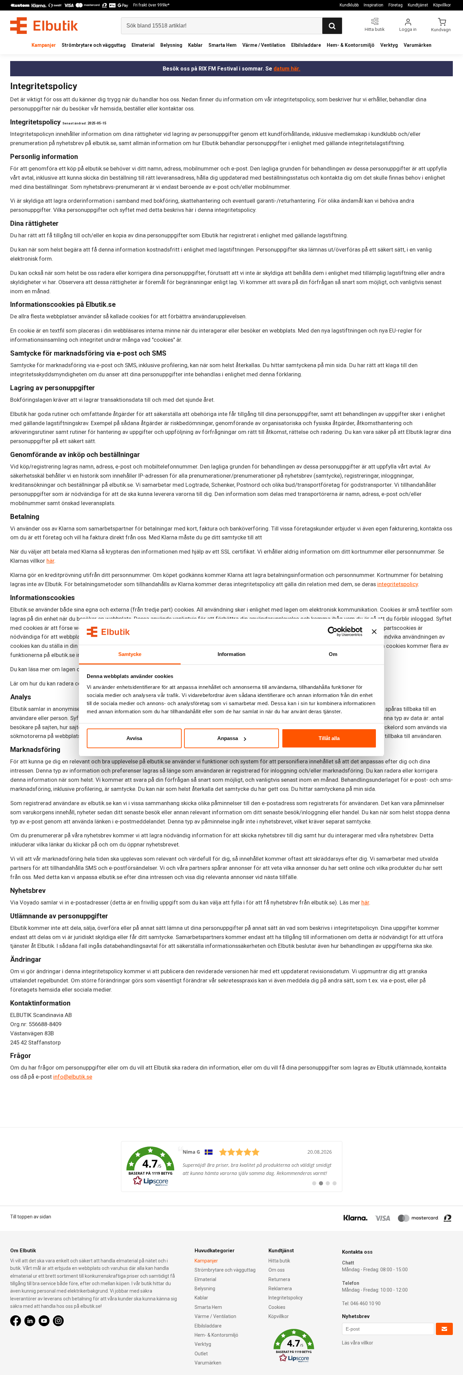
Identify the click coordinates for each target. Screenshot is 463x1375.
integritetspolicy (397, 584)
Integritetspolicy (285, 1297)
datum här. (287, 68)
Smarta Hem (222, 45)
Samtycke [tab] (130, 654)
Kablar (195, 45)
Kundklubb (349, 5)
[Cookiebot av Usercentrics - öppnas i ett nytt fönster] (332, 632)
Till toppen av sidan (30, 1216)
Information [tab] (231, 654)
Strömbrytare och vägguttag (94, 45)
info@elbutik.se (72, 1076)
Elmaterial (143, 45)
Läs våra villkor (357, 1343)
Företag (395, 5)
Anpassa (227, 738)
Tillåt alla (329, 738)
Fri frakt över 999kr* (151, 5)
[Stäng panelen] (374, 632)
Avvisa (134, 738)
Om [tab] (333, 654)
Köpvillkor (442, 5)
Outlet (201, 1353)
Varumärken (417, 45)
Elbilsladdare (306, 45)
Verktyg (389, 45)
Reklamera (280, 1288)
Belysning (171, 45)
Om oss (276, 1270)
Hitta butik (279, 1260)
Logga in (408, 29)
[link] (231, 1167)
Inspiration (373, 5)
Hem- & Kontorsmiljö (351, 45)
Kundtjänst (418, 5)
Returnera (279, 1279)
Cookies (276, 1307)
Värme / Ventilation (263, 45)
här (50, 560)
